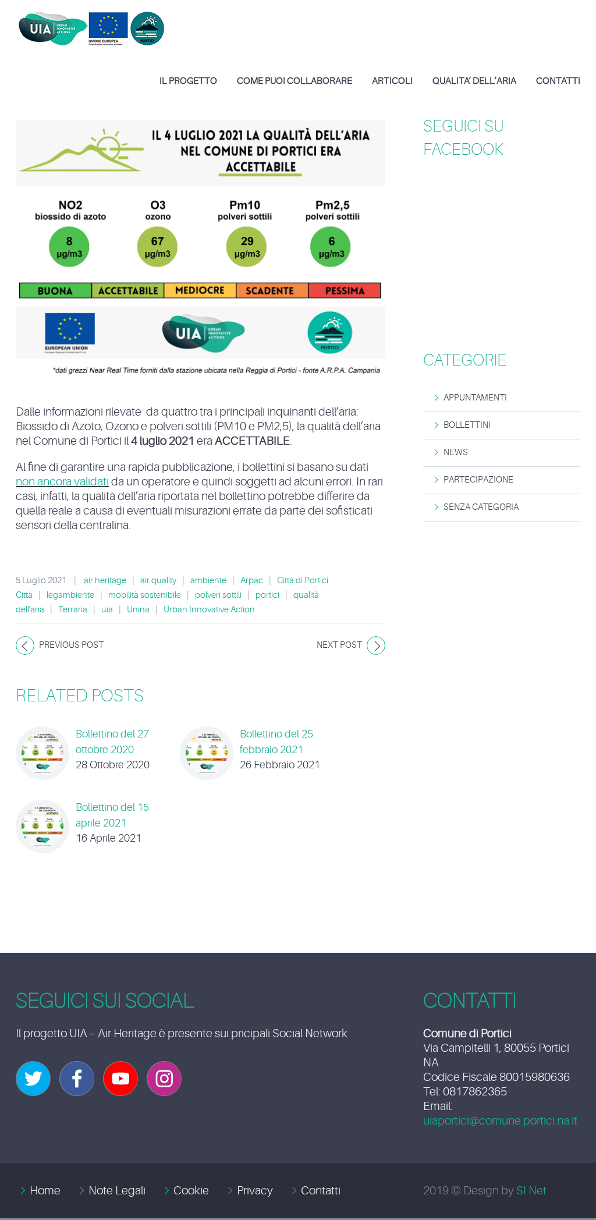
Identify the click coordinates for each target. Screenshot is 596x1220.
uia (107, 610)
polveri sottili (218, 595)
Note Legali (117, 1190)
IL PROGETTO (188, 81)
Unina (138, 610)
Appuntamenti (475, 398)
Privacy (255, 1190)
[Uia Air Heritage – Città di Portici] (91, 20)
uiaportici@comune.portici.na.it (500, 1120)
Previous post (71, 645)
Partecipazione (478, 480)
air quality (158, 581)
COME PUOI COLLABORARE (294, 81)
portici (267, 595)
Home (45, 1190)
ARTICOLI (392, 81)
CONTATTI (558, 81)
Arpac (251, 581)
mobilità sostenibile (144, 595)
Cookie (191, 1190)
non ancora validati (62, 481)
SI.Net (531, 1190)
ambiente (208, 581)
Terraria (72, 610)
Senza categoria (481, 507)
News (456, 453)
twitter (33, 1078)
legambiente (70, 595)
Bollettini (467, 425)
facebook (76, 1078)
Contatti (320, 1190)
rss (164, 1078)
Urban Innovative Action (209, 610)
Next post (339, 645)
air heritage (105, 581)
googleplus (120, 1078)
